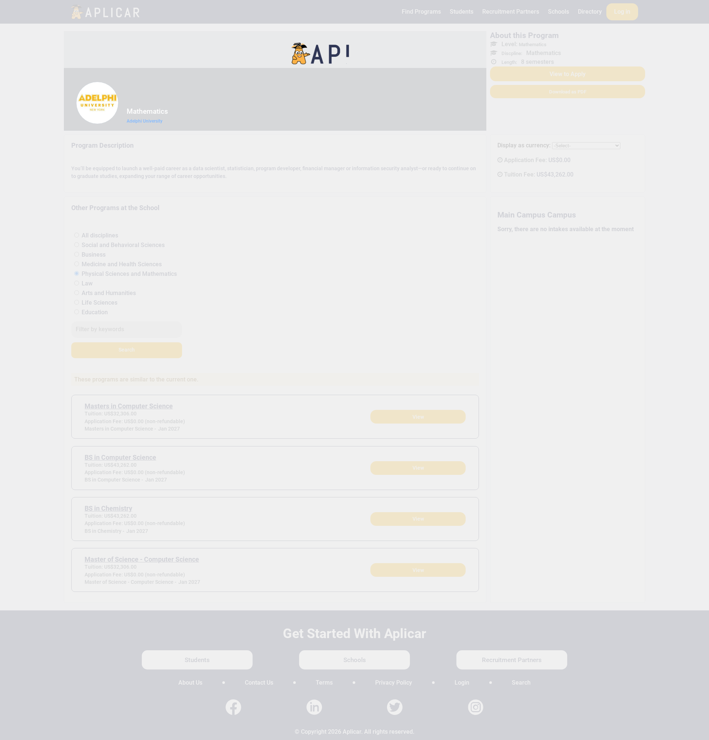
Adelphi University (144, 121)
